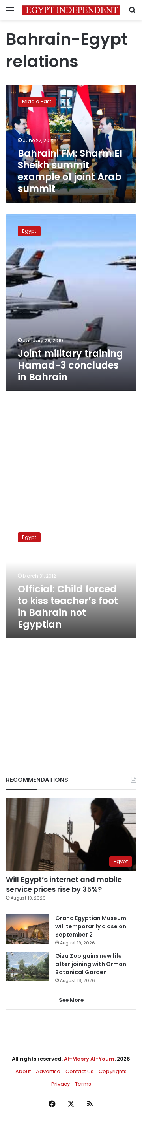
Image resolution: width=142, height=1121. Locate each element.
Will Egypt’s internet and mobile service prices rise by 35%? (64, 884)
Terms (83, 1084)
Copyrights (113, 1071)
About (23, 1071)
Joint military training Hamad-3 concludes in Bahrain (70, 365)
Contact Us (79, 1071)
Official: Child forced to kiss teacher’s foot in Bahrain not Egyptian (68, 606)
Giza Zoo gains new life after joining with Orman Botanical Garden (90, 964)
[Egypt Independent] (71, 10)
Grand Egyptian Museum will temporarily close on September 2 (90, 926)
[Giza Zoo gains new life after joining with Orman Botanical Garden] (27, 966)
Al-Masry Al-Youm (89, 1059)
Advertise (48, 1071)
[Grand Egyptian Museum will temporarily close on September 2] (27, 929)
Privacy (60, 1084)
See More (71, 1000)
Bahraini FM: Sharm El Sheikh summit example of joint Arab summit (70, 171)
